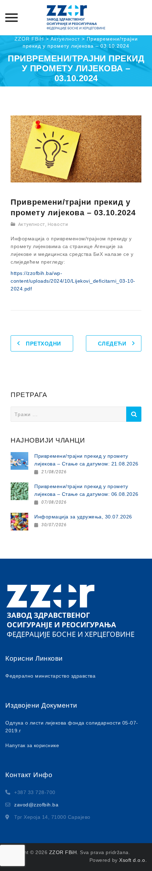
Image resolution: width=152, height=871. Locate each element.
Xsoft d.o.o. (133, 860)
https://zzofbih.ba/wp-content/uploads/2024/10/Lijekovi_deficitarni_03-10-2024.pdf (73, 281)
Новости (58, 224)
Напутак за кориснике (32, 745)
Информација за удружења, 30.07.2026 (83, 516)
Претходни (43, 344)
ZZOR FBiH (63, 852)
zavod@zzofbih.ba (36, 804)
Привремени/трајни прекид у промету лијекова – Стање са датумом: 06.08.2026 (86, 490)
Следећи (112, 344)
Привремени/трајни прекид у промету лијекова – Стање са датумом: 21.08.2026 (86, 460)
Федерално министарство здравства (50, 676)
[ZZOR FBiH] (76, 17)
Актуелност (31, 224)
